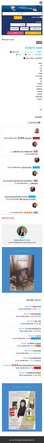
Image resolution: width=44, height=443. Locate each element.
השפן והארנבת (36, 314)
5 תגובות (22, 328)
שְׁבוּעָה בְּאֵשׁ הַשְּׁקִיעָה (34, 373)
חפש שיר (38, 22)
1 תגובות (29, 306)
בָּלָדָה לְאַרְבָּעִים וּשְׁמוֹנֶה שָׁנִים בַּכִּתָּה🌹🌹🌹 (26, 365)
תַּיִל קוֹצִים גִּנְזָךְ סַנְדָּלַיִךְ (33, 328)
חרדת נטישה (37, 306)
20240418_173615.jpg (34, 58)
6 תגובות (39, 54)
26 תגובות (7, 365)
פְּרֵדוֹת (39, 336)
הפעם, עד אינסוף (35, 343)
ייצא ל (29, 54)
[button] (40, 3)
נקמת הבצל (37, 350)
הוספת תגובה (33, 123)
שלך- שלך (37, 321)
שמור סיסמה (36, 17)
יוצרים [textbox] (22, 25)
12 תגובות (32, 336)
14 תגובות (25, 343)
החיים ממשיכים (36, 358)
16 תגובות (23, 373)
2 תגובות (31, 321)
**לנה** (22, 238)
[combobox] (17, 24)
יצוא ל (20, 54)
